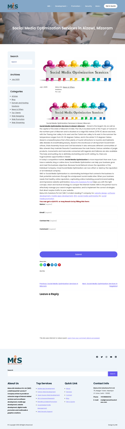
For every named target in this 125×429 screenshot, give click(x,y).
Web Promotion (18, 119)
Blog (13, 99)
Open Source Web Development (49, 395)
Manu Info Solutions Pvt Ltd (81, 182)
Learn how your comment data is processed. (84, 338)
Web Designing (18, 116)
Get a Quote (70, 402)
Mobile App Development (46, 388)
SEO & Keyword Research (46, 398)
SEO (75, 196)
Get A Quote (111, 6)
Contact (69, 395)
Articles (15, 96)
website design (100, 193)
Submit (78, 254)
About (68, 388)
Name (46, 204)
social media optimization (88, 196)
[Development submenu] (67, 6)
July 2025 (15, 79)
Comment (48, 229)
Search (10, 370)
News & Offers (17, 109)
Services (69, 392)
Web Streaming (18, 122)
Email (46, 212)
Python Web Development (47, 392)
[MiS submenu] (51, 6)
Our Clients (16, 113)
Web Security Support (45, 411)
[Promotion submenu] (80, 6)
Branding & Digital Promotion (47, 402)
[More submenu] (100, 6)
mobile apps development (62, 196)
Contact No (48, 221)
